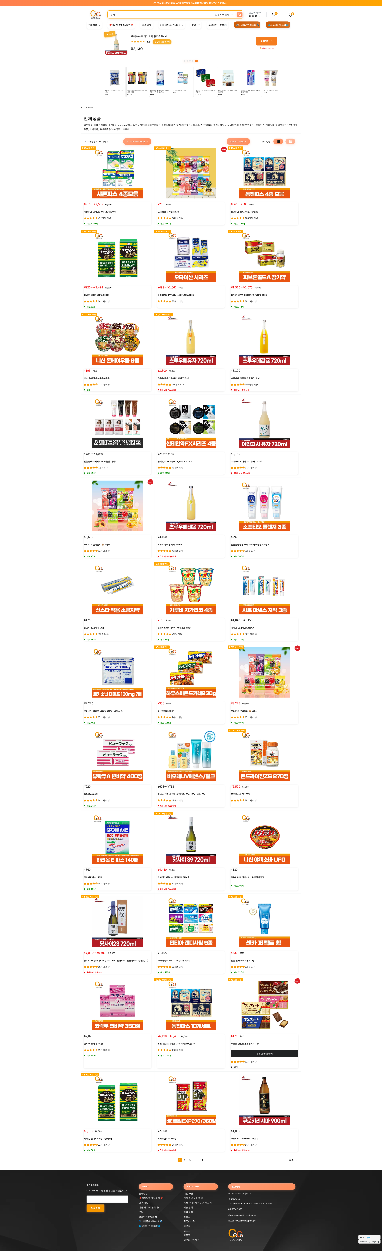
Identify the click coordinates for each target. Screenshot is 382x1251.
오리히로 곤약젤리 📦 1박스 (244, 710)
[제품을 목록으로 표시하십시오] (290, 141)
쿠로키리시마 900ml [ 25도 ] (244, 1138)
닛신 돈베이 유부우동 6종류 (97, 378)
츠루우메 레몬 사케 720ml (170, 544)
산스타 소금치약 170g (94, 627)
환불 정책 (188, 1211)
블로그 (187, 1216)
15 (201, 1160)
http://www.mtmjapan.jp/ (242, 1220)
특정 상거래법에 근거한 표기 (198, 1202)
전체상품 (92, 24)
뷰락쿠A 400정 (91, 794)
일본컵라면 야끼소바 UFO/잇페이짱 (247, 877)
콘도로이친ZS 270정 (240, 794)
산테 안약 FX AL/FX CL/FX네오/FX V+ (175, 461)
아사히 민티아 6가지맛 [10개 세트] (174, 960)
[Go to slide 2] (189, 61)
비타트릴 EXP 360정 (167, 1138)
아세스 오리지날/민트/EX (242, 627)
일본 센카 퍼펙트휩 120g (242, 960)
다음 (291, 1160)
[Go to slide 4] (194, 61)
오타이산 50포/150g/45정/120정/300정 (176, 294)
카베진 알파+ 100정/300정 (96, 294)
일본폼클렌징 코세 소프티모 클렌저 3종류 (250, 544)
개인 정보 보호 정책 (193, 1198)
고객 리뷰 (146, 24)
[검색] (239, 14)
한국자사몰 (189, 1221)
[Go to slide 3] (192, 61)
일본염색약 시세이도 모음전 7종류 (100, 461)
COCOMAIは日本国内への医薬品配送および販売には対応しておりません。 (191, 3)
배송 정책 (188, 1207)
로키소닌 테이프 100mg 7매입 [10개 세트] (104, 710)
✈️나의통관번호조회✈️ (247, 24)
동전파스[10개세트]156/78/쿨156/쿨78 (176, 1043)
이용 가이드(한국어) (170, 24)
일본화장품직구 (191, 1239)
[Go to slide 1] (185, 61)
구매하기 (266, 41)
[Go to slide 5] (197, 61)
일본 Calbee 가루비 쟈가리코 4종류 (174, 627)
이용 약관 (188, 1193)
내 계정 (253, 16)
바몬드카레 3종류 (166, 710)
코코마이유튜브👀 (217, 24)
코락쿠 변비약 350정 (93, 1043)
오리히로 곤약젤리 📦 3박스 (97, 544)
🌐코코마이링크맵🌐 (278, 24)
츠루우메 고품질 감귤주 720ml (245, 378)
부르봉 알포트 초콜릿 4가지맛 (245, 1043)
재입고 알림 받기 (264, 1053)
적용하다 (95, 1208)
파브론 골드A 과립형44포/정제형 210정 (249, 294)
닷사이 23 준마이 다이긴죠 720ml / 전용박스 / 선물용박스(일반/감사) (116, 960)
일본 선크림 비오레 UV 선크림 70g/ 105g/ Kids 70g (181, 794)
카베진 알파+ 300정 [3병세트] (98, 1138)
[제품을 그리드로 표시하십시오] (278, 141)
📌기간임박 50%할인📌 (121, 24)
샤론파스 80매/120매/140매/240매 (100, 211)
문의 (194, 24)
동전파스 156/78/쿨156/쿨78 (244, 211)
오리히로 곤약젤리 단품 (168, 211)
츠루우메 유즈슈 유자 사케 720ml (173, 378)
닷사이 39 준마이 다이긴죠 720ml (173, 877)
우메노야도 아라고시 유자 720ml (246, 461)
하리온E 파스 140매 (93, 877)
